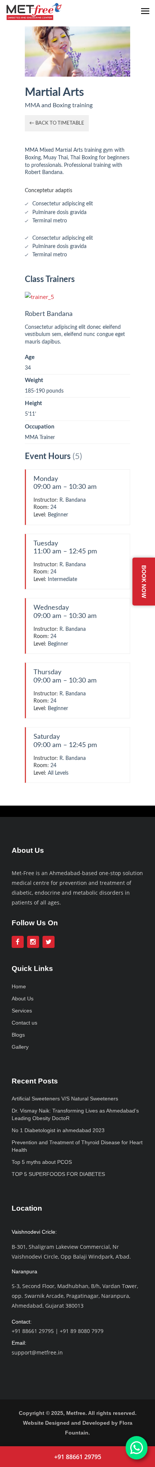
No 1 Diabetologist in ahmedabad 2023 (58, 1130)
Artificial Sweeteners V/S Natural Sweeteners (65, 1099)
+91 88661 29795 (33, 1330)
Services (22, 1011)
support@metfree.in (37, 1352)
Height (33, 403)
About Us (22, 998)
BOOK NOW (144, 581)
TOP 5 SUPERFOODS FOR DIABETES (58, 1174)
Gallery (20, 1047)
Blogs (18, 1035)
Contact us (24, 1023)
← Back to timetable (56, 123)
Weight (34, 380)
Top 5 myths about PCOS (42, 1162)
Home (19, 986)
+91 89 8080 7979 (81, 1330)
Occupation (39, 427)
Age (30, 357)
